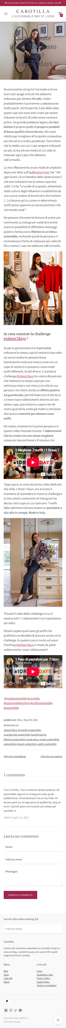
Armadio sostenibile (29, 730)
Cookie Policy (43, 981)
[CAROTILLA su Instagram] (10, 1010)
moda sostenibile (49, 739)
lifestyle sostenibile (14, 739)
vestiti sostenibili (46, 744)
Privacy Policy (43, 978)
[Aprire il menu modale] (6, 14)
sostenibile (10, 744)
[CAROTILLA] (33, 14)
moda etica (32, 739)
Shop (6, 974)
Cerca (39, 971)
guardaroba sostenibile (17, 734)
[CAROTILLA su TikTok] (15, 1010)
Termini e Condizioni (46, 985)
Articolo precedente (15, 756)
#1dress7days (25, 376)
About (7, 981)
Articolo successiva (51, 756)
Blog (6, 971)
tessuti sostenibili (26, 744)
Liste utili (8, 978)
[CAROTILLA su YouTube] (20, 1010)
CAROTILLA (23, 1018)
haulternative (38, 734)
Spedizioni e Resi (45, 974)
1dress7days (10, 730)
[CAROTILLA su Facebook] (6, 1010)
